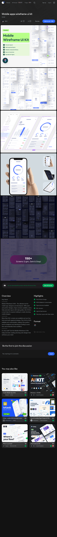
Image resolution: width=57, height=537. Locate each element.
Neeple (6, 445)
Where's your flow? (7, 443)
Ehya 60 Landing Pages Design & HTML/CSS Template (40, 418)
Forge (28, 2)
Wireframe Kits (13, 445)
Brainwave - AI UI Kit (36, 392)
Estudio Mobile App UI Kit (9, 392)
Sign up (44, 2)
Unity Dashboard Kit (35, 443)
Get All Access (48, 285)
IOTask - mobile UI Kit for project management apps (13, 418)
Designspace (35, 420)
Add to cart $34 (48, 21)
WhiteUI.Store (8, 420)
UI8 (33, 394)
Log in (49, 2)
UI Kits (11, 394)
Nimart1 (7, 394)
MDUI (6, 21)
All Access (17, 2)
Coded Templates (39, 394)
